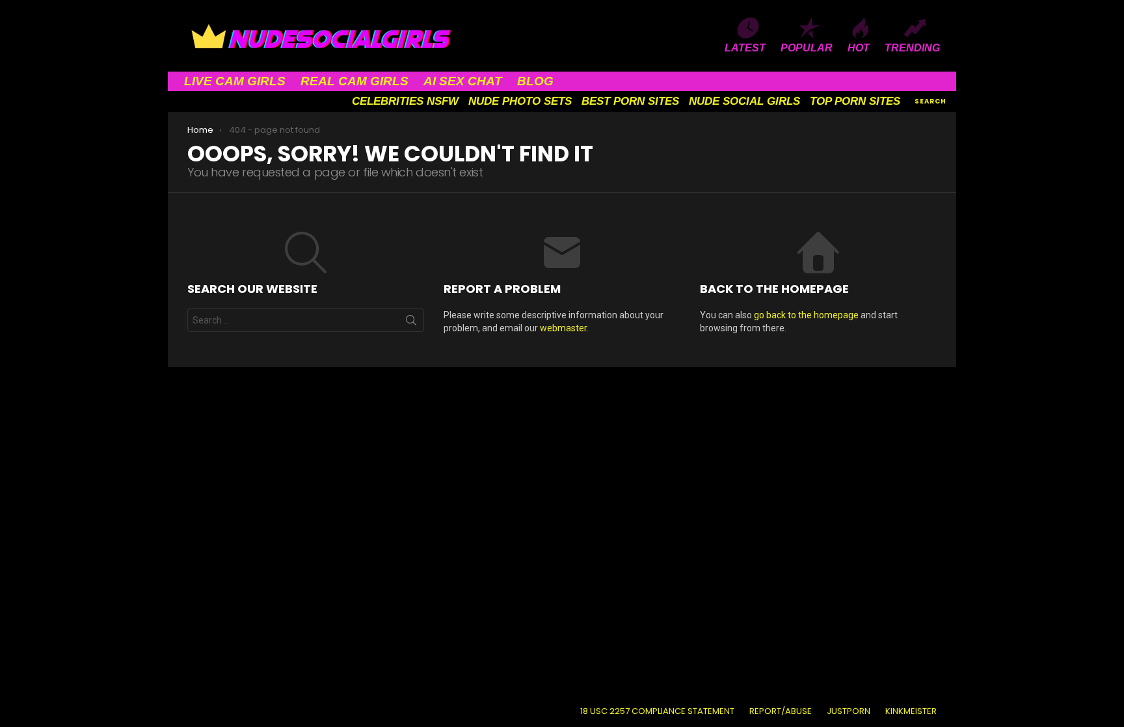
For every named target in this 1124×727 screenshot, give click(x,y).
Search (411, 323)
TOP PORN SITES (855, 101)
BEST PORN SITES (630, 101)
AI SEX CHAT (462, 81)
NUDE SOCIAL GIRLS (744, 101)
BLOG (535, 81)
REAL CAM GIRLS (354, 81)
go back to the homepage (806, 315)
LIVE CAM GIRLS (235, 81)
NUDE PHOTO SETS (520, 101)
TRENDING (912, 47)
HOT (859, 47)
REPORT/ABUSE (780, 711)
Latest (745, 47)
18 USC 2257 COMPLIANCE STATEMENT (657, 711)
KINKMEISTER (911, 711)
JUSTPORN (848, 711)
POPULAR (807, 47)
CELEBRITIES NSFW (405, 101)
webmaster (563, 328)
